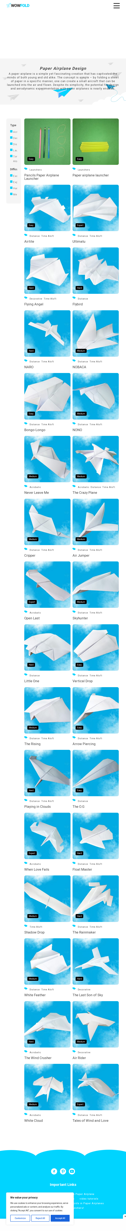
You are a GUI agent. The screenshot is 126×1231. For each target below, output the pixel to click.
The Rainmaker (84, 932)
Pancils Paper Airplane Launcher (41, 177)
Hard (15, 188)
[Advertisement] (63, 35)
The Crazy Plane (85, 493)
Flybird (78, 304)
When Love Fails (36, 869)
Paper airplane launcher (91, 175)
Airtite (29, 241)
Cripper (29, 555)
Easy (15, 176)
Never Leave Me (36, 493)
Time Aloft (15, 159)
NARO (28, 367)
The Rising (32, 744)
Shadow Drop (34, 932)
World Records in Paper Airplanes (82, 1203)
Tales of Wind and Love (90, 1121)
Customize (20, 1218)
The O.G (79, 807)
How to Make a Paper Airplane (74, 1194)
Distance (15, 144)
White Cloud (33, 1121)
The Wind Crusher (37, 1058)
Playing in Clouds (37, 807)
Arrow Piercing (84, 744)
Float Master (82, 869)
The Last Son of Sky (88, 995)
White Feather (35, 995)
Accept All (60, 1218)
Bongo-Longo (34, 430)
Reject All (40, 1218)
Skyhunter (80, 618)
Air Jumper (81, 555)
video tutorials (89, 1198)
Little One (31, 681)
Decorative (15, 138)
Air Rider (79, 1058)
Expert (15, 182)
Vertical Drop (83, 681)
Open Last (32, 618)
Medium (15, 194)
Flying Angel (33, 304)
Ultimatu (79, 241)
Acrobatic (15, 131)
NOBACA (79, 367)
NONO (77, 430)
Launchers (15, 150)
